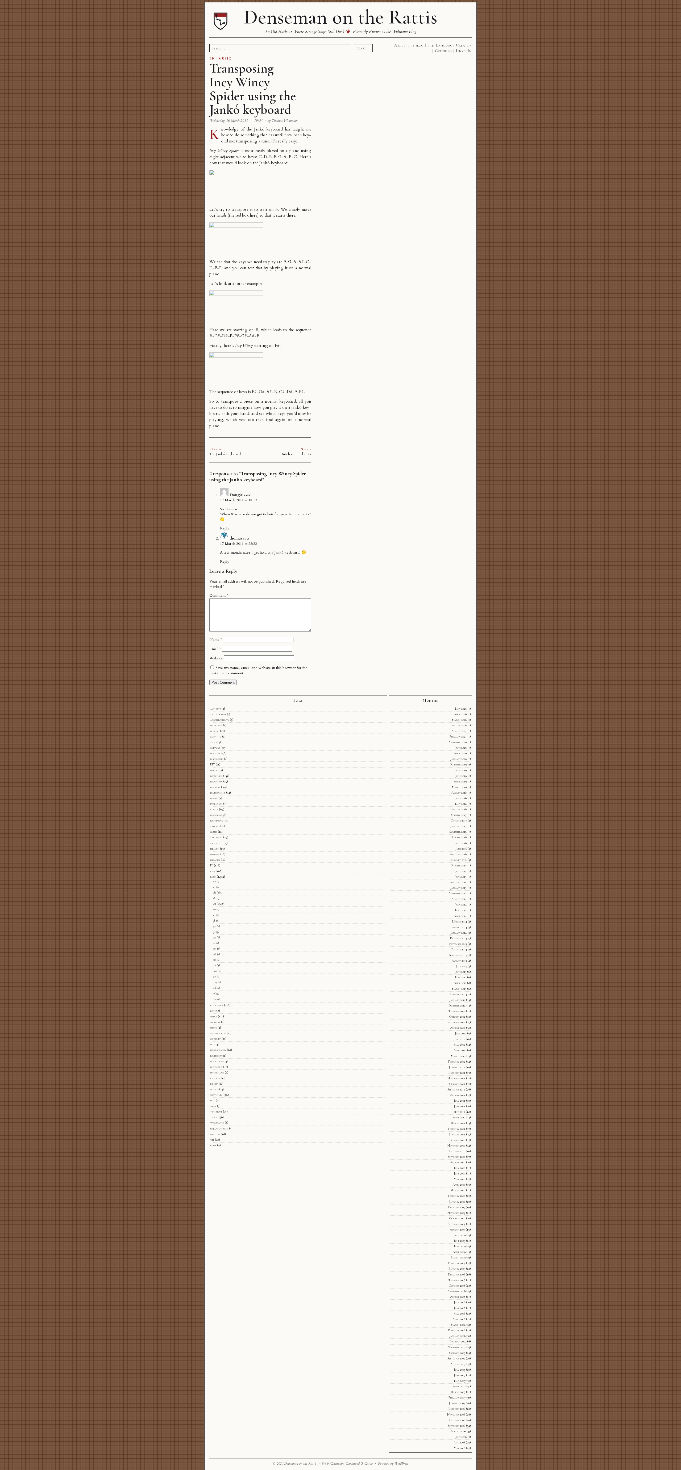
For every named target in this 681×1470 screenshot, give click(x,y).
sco (215, 971)
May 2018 (461, 804)
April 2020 (460, 753)
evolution (216, 804)
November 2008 (456, 1280)
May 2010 (459, 1179)
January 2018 (458, 809)
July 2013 (461, 966)
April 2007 (459, 1386)
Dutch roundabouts (295, 454)
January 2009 (457, 1268)
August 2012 (457, 1028)
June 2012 (459, 1039)
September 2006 (456, 1425)
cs (214, 887)
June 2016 (461, 848)
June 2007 (459, 1375)
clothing (215, 736)
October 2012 (457, 1016)
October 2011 (457, 1084)
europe (214, 798)
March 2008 (458, 1324)
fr (214, 921)
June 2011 (459, 1106)
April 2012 (460, 1050)
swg (215, 982)
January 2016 (459, 860)
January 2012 (457, 1067)
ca (214, 881)
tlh (215, 988)
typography (217, 1122)
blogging (215, 725)
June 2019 (461, 776)
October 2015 (459, 865)
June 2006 (459, 1442)
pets (212, 1044)
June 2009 (459, 1240)
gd (214, 926)
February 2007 (457, 1397)
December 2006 (457, 1408)
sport (213, 1106)
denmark (215, 753)
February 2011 (456, 1129)
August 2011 (457, 1095)
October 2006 (457, 1420)
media (213, 1016)
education (216, 781)
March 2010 (458, 1190)
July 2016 (461, 843)
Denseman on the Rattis (340, 17)
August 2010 (457, 1162)
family (214, 809)
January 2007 (457, 1403)
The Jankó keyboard (225, 454)
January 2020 (458, 759)
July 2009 (460, 1235)
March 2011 (458, 1123)
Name (215, 639)
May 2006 (459, 1448)
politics (214, 1056)
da (214, 892)
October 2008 (457, 1285)
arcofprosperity (219, 720)
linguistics (216, 1005)
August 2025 (459, 731)
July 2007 (459, 1369)
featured (215, 815)
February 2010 (456, 1196)
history (214, 854)
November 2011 (456, 1078)
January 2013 (457, 1000)
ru (214, 965)
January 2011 (457, 1134)
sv (214, 976)
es (214, 915)
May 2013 (460, 977)
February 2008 (456, 1330)
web (212, 1140)
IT (211, 865)
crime (213, 742)
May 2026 (461, 708)
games (213, 831)
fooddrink (216, 820)
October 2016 (459, 837)
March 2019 (459, 787)
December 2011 (457, 1073)
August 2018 (459, 792)
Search (362, 48)
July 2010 (459, 1168)
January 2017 (458, 826)
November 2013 (458, 944)
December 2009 (456, 1207)
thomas (236, 538)
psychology (217, 1072)
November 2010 (456, 1145)
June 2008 (459, 1308)
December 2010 (457, 1140)
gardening (216, 837)
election (215, 787)
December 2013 (458, 938)
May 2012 (459, 1044)
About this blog (409, 45)
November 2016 (458, 831)
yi (214, 993)
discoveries (216, 759)
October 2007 (457, 1353)
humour (215, 860)
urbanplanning (219, 1128)
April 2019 (460, 781)
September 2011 (456, 1089)
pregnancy (216, 1067)
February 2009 (456, 1263)
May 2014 (461, 910)
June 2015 (461, 876)
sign (212, 1100)
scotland (216, 1095)
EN (212, 58)
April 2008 (458, 1319)
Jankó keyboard (268, 129)
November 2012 (456, 1011)
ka (214, 937)
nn (215, 960)
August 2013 (459, 960)
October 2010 (457, 1151)
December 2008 (456, 1274)
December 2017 (458, 815)
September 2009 (456, 1224)
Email (215, 648)
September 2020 (458, 742)
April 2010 (458, 1184)
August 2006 (458, 1431)
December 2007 (458, 1341)
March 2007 (458, 1392)
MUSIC (225, 58)
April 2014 (460, 916)
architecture (218, 714)
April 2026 (460, 714)
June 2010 (459, 1173)
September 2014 (458, 893)
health (214, 848)
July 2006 (461, 1437)
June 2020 (461, 747)
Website (216, 658)
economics (216, 776)
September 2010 (456, 1157)
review (214, 1083)
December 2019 (458, 764)
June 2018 (461, 798)
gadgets (214, 826)
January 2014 (458, 932)
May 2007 (460, 1381)
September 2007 (456, 1358)
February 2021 (458, 736)
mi (214, 948)
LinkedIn (464, 50)
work (213, 1145)
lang (213, 876)
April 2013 (460, 983)
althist (214, 708)
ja (214, 932)
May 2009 (460, 1246)
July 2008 (459, 1302)
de (214, 898)
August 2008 (457, 1297)
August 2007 (458, 1364)
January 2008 (457, 1336)
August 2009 (457, 1229)
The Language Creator (450, 45)
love (212, 1011)
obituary (215, 1039)
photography (218, 1050)
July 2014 (461, 904)
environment (217, 792)
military (215, 1022)
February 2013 (458, 994)
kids (212, 871)
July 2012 (460, 1033)
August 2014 (459, 899)
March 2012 (458, 1056)
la (214, 943)
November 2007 (457, 1347)
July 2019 (461, 770)
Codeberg (443, 50)
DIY (212, 764)
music (213, 1027)
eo (214, 909)
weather (215, 1134)
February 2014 (458, 927)
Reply (224, 528)
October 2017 (459, 820)
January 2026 (458, 725)
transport (216, 1111)
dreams (214, 770)
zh (214, 999)
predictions (217, 1061)
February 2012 (456, 1061)
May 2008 (459, 1313)
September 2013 (458, 955)
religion (215, 1078)
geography (216, 843)
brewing (214, 731)
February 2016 (458, 854)
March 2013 (459, 989)
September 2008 (457, 1291)
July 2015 (461, 871)
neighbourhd (218, 1033)
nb (214, 954)
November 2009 (456, 1213)
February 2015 (458, 882)
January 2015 (458, 888)
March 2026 (459, 720)
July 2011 (459, 1100)
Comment (218, 595)
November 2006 (456, 1414)
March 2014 (459, 921)
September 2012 (456, 1022)
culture (215, 747)
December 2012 (457, 1005)
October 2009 (457, 1218)
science (214, 1089)
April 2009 (459, 1252)
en (214, 903)
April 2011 (459, 1117)
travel (214, 1117)
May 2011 (459, 1112)
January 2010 (457, 1201)
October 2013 (459, 949)
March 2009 (458, 1257)
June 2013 (460, 972)
